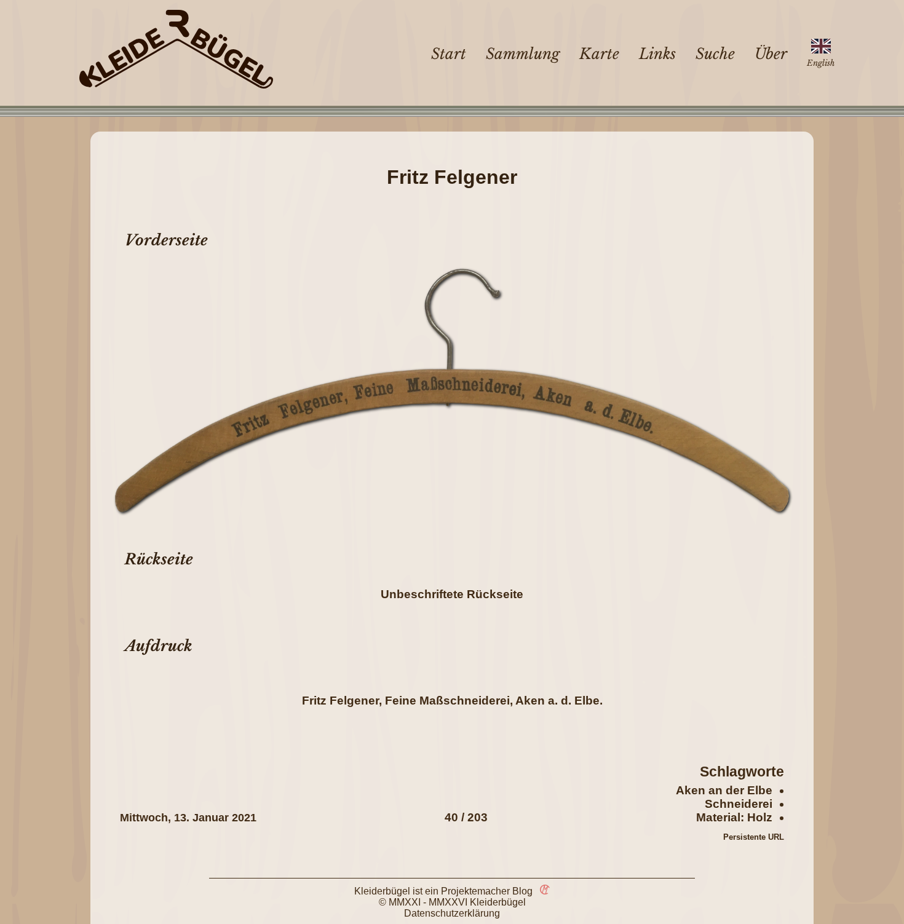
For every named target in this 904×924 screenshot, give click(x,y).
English (821, 63)
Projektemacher (475, 891)
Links (657, 54)
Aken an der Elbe (724, 790)
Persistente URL (753, 837)
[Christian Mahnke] (542, 891)
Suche (715, 54)
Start (448, 54)
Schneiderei (738, 803)
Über (771, 54)
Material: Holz (734, 817)
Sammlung (523, 54)
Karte (599, 54)
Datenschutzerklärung (452, 913)
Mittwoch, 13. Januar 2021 (188, 817)
